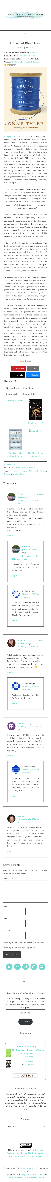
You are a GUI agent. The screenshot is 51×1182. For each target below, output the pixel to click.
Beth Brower (29, 1056)
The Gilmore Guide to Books (25, 15)
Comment (8, 879)
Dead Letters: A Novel (35, 424)
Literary (35, 62)
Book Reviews (22, 468)
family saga (20, 471)
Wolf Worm (28, 1062)
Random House (19, 474)
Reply (10, 536)
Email (6, 918)
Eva (19, 816)
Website (6, 931)
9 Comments (9, 465)
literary (7, 474)
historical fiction (37, 471)
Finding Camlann (15, 401)
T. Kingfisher (29, 1064)
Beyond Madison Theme (33, 1174)
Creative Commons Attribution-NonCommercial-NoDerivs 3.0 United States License (25, 1153)
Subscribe (25, 1021)
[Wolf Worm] (8, 1068)
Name (6, 906)
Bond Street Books (26, 56)
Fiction (15, 62)
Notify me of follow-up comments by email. (25, 943)
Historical (25, 62)
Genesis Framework (15, 1177)
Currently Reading (25, 1046)
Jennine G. (23, 724)
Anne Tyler (35, 53)
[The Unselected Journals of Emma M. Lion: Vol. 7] (8, 1056)
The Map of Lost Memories (36, 454)
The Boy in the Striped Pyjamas (15, 454)
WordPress (32, 1177)
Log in (42, 1177)
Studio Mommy (27, 1168)
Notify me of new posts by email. (20, 948)
